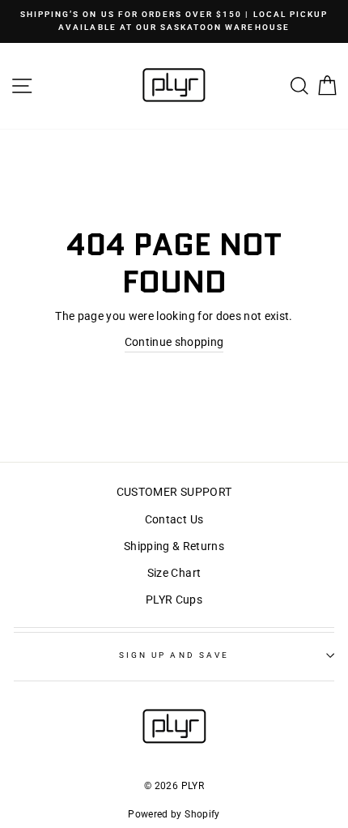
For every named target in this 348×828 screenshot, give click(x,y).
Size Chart (174, 572)
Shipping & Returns (174, 546)
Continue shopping (174, 341)
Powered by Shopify (173, 814)
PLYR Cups (174, 599)
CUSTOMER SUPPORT (174, 491)
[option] (174, 21)
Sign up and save (174, 655)
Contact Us (174, 519)
